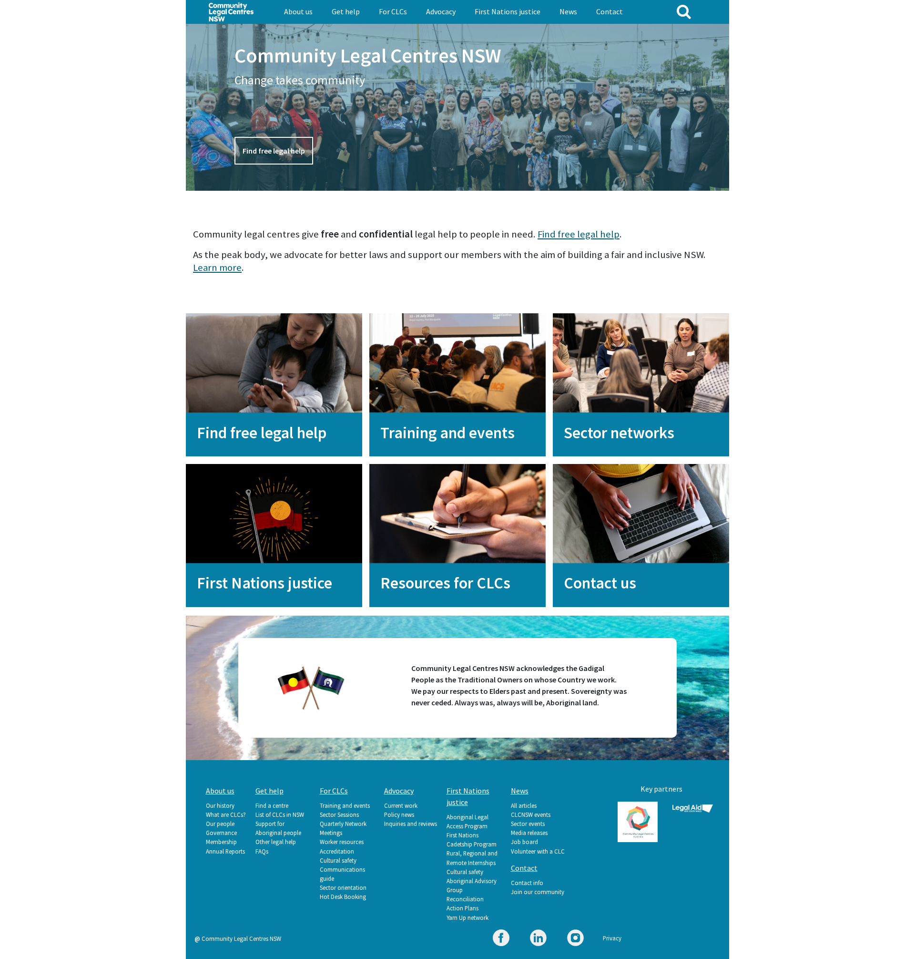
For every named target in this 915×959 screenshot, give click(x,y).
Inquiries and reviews (410, 823)
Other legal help (275, 842)
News (568, 11)
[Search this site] (684, 11)
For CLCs (393, 11)
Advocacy (441, 11)
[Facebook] (501, 939)
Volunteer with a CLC (538, 851)
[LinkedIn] (538, 939)
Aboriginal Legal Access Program (467, 821)
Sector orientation (343, 887)
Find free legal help (274, 150)
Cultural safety (338, 860)
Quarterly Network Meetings (343, 828)
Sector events (528, 823)
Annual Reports (225, 851)
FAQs (261, 851)
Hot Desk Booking (343, 896)
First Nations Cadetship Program (472, 839)
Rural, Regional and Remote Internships (472, 857)
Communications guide (342, 874)
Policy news (399, 814)
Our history (220, 805)
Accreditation (337, 851)
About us (298, 11)
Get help (346, 11)
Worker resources (342, 842)
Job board (524, 842)
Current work (400, 805)
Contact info (527, 883)
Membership (221, 842)
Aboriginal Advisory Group (472, 885)
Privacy (612, 938)
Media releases (529, 832)
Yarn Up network (467, 917)
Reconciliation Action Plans (465, 903)
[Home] (231, 11)
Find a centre (271, 805)
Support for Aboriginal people (278, 828)
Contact (609, 11)
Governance (221, 832)
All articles (524, 805)
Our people (220, 823)
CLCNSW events (530, 814)
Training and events (345, 805)
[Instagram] (575, 939)
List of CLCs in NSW (279, 814)
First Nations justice (507, 11)
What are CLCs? (226, 814)
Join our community (537, 892)
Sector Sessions (339, 814)
